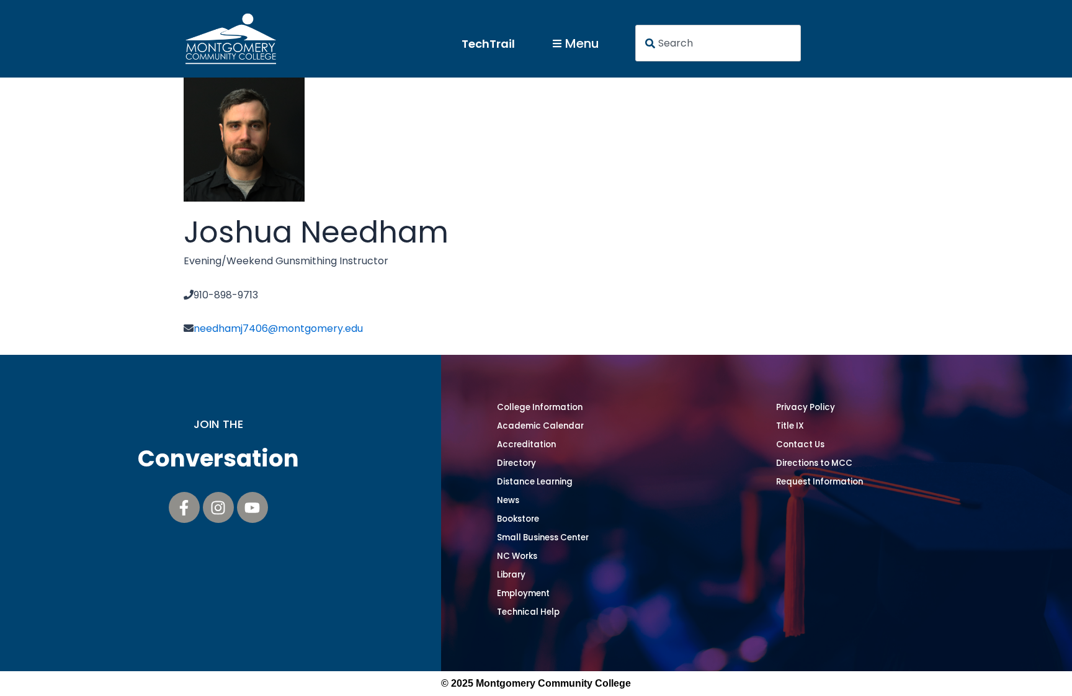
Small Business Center (543, 537)
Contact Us (800, 444)
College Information (540, 407)
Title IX (790, 426)
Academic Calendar (540, 426)
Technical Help (528, 612)
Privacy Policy (805, 407)
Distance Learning (535, 482)
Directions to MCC (814, 463)
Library (511, 575)
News (508, 500)
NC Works (517, 556)
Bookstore (518, 519)
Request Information (819, 482)
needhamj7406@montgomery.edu (278, 328)
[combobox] (718, 43)
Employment (523, 593)
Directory (516, 463)
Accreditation (526, 444)
